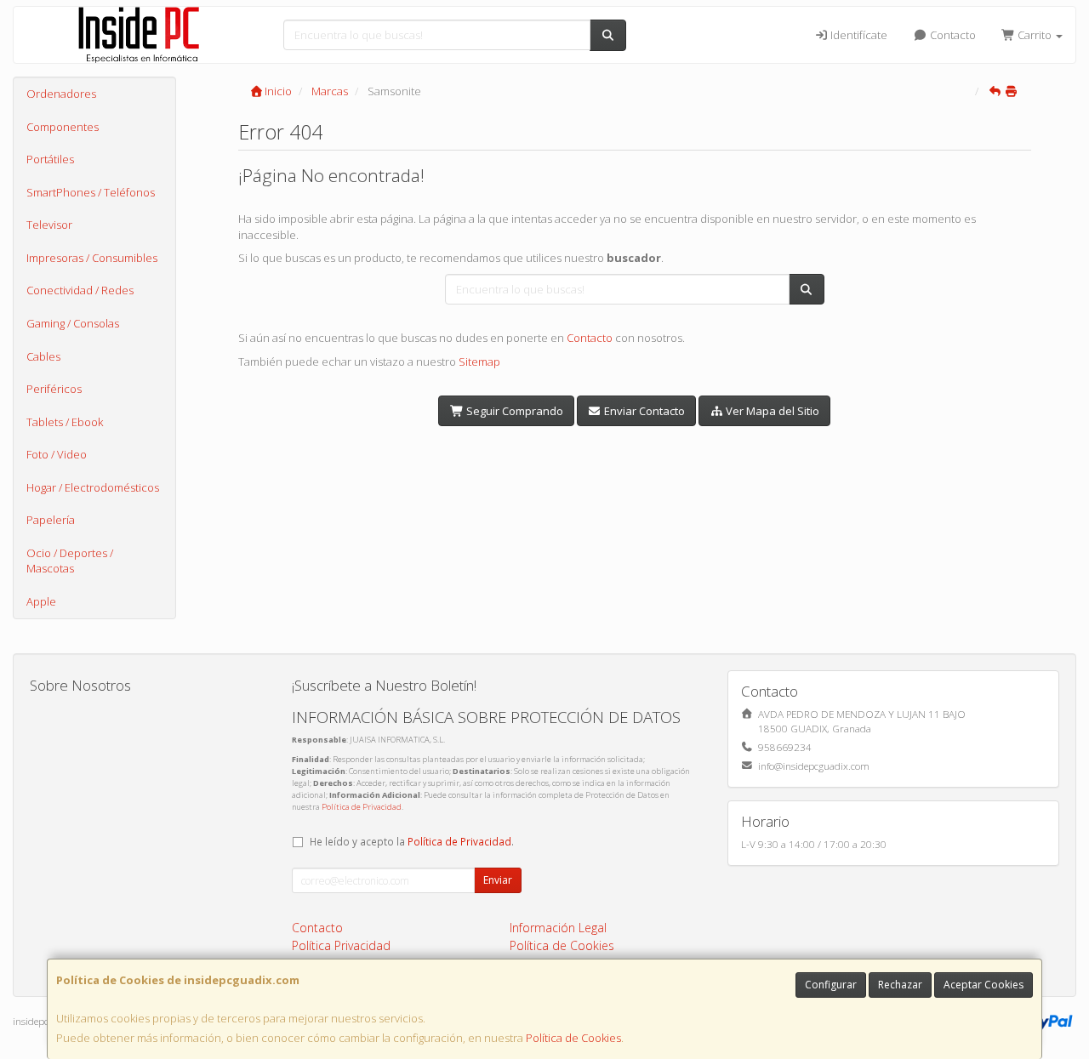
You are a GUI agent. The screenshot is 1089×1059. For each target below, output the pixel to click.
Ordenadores (61, 93)
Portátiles (50, 159)
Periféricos (54, 388)
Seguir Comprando (513, 410)
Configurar (831, 984)
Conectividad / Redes (80, 290)
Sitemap (479, 361)
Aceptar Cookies (983, 984)
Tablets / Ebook (64, 422)
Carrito (1034, 35)
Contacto (951, 35)
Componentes (62, 126)
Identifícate (857, 35)
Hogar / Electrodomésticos (92, 487)
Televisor (49, 224)
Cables (43, 356)
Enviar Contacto (643, 410)
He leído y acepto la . (412, 841)
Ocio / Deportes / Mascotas (69, 561)
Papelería (50, 519)
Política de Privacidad (362, 806)
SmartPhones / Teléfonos (90, 192)
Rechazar (900, 984)
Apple (41, 601)
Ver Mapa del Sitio (771, 410)
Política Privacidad (341, 945)
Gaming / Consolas (72, 323)
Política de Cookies (573, 1037)
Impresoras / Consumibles (91, 257)
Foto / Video (56, 454)
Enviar (497, 880)
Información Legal (558, 928)
